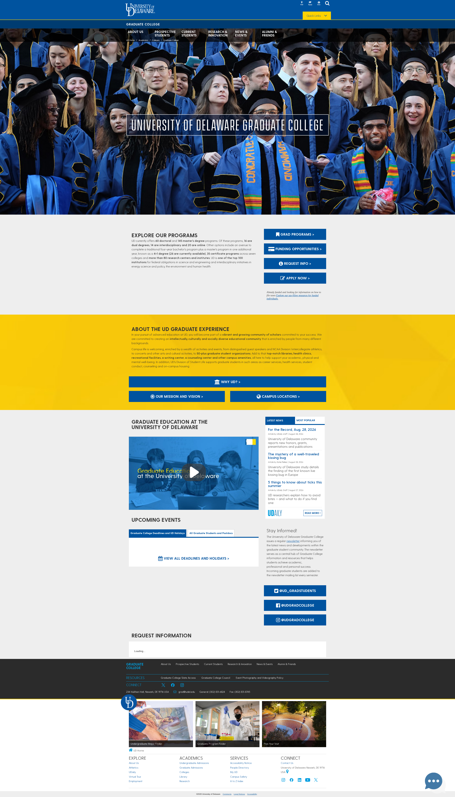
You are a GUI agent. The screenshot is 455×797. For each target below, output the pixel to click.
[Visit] (301, 3)
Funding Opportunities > (298, 249)
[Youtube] (307, 780)
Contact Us (287, 762)
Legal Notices (239, 794)
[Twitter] (315, 780)
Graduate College (143, 24)
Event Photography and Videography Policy (259, 677)
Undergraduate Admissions (194, 762)
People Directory (239, 767)
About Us (135, 31)
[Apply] (310, 3)
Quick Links (314, 15)
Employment (135, 781)
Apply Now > (297, 278)
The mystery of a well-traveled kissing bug (293, 456)
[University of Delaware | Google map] (287, 772)
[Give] (318, 3)
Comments (227, 794)
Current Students (189, 33)
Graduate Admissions (191, 767)
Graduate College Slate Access (178, 677)
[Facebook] (291, 780)
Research (185, 781)
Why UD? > (230, 382)
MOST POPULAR (305, 420)
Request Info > (297, 263)
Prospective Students (165, 33)
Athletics (133, 767)
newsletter (293, 541)
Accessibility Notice (241, 762)
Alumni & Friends (269, 33)
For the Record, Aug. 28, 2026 (292, 429)
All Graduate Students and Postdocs (211, 533)
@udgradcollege (297, 605)
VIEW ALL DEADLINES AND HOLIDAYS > (196, 558)
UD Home (130, 40)
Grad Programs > (296, 234)
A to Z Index (236, 781)
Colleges (156, 40)
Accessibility (252, 794)
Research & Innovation (218, 33)
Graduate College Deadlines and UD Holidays (157, 533)
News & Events (241, 33)
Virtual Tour (135, 776)
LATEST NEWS (275, 420)
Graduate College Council (215, 677)
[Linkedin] (299, 780)
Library (183, 776)
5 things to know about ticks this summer (295, 484)
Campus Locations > (280, 396)
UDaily (132, 772)
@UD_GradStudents (297, 590)
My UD (233, 772)
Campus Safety (238, 776)
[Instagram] (283, 780)
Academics (143, 40)
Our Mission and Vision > (179, 396)
